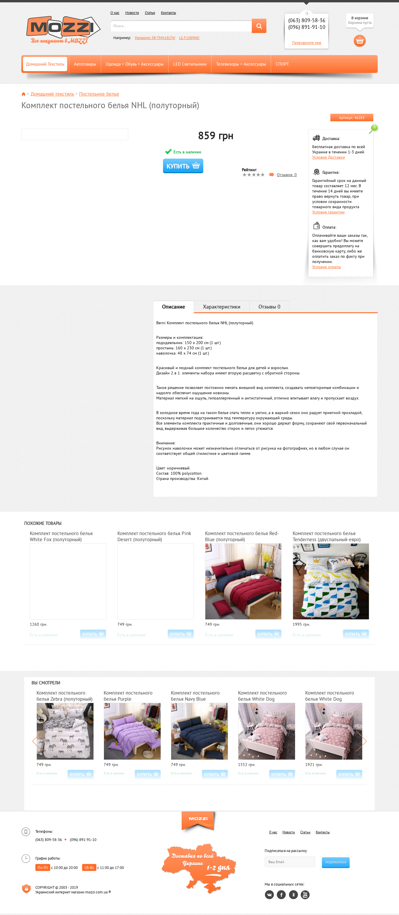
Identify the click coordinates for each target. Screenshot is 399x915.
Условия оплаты (326, 266)
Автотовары (85, 64)
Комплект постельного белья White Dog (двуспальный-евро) (329, 696)
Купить (183, 165)
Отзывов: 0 (287, 174)
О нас (114, 12)
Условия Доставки (328, 157)
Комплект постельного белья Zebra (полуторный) (65, 696)
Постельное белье (99, 94)
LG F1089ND (189, 37)
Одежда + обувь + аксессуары (135, 64)
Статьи (150, 12)
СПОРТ (282, 64)
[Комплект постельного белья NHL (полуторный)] (74, 134)
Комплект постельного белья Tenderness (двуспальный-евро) (327, 536)
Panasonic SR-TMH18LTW (155, 37)
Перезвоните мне (306, 42)
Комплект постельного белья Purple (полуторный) (128, 696)
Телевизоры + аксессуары (241, 64)
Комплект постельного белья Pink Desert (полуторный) (154, 536)
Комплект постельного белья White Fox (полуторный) (61, 536)
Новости (132, 12)
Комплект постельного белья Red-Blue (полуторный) (242, 536)
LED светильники (190, 64)
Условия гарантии (328, 212)
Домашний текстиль (45, 64)
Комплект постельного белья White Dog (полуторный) (262, 696)
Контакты (168, 12)
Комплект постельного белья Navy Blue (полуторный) (195, 696)
